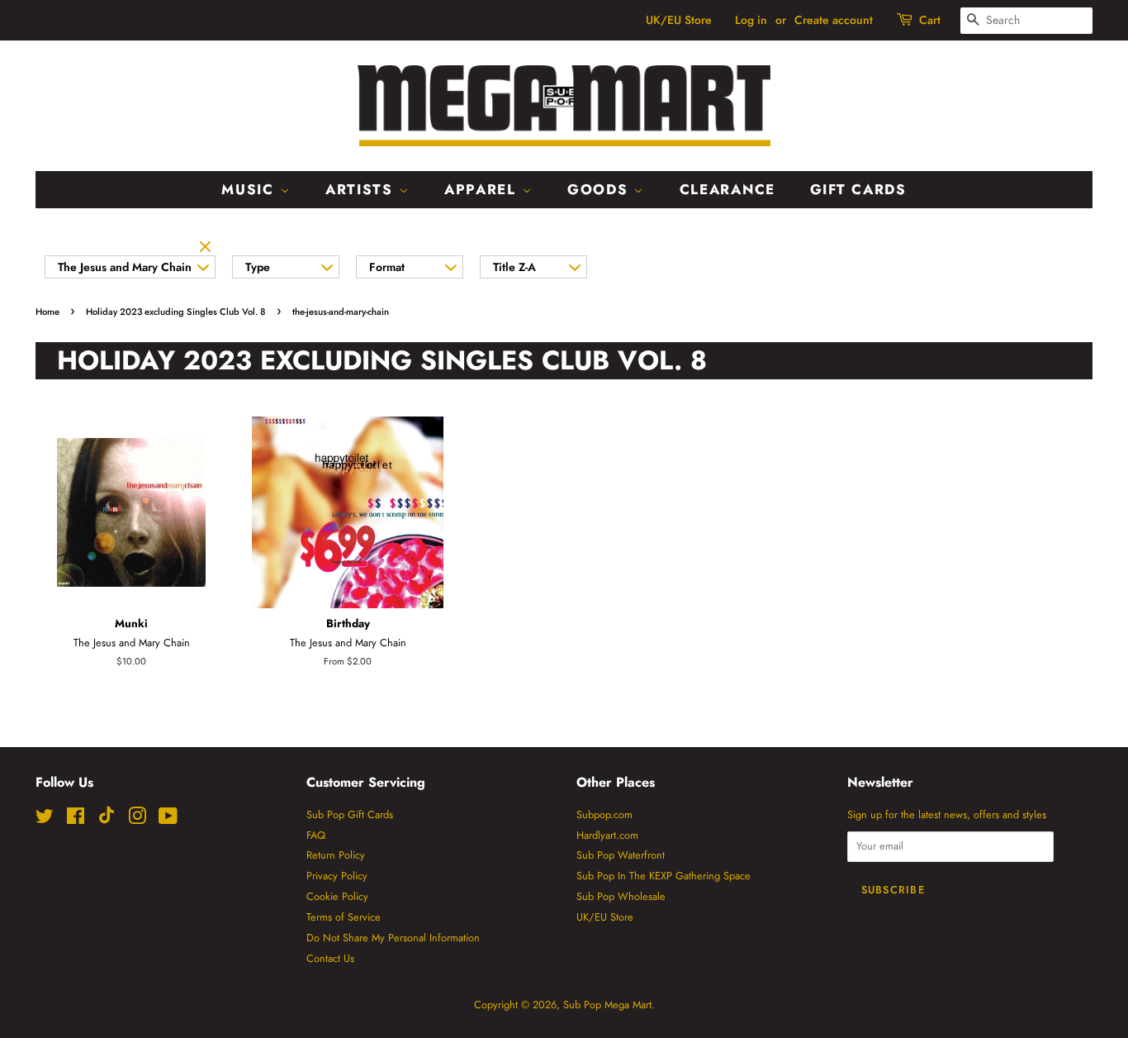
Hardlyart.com (607, 835)
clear (207, 248)
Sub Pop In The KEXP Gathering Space (663, 875)
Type (257, 267)
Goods (600, 189)
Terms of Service (343, 917)
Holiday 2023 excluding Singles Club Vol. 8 (176, 311)
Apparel (483, 189)
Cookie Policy (337, 896)
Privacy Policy (336, 875)
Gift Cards (858, 189)
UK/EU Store (679, 20)
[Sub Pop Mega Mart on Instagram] (137, 819)
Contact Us (330, 958)
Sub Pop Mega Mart (607, 1004)
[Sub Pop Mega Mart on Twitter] (45, 819)
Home (47, 311)
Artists (362, 189)
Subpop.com (604, 814)
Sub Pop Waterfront (620, 855)
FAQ (315, 835)
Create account (833, 20)
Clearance (727, 189)
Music (250, 189)
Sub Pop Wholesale (621, 896)
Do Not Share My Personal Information (393, 937)
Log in (751, 20)
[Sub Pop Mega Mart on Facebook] (75, 819)
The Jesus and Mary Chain (125, 267)
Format (387, 267)
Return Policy (335, 855)
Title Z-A (514, 267)
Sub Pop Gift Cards (349, 814)
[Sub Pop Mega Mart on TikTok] (106, 820)
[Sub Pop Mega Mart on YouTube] (168, 819)
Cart (930, 20)
